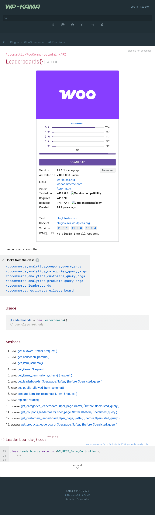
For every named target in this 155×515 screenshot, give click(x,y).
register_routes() (28, 400)
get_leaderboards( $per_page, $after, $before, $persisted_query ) (60, 381)
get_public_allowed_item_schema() (41, 388)
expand (77, 465)
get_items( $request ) (32, 369)
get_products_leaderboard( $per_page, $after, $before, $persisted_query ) (69, 424)
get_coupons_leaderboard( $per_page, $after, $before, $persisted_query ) (69, 412)
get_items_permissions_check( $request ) (45, 375)
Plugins (14, 42)
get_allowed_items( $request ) (37, 351)
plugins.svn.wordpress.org (73, 223)
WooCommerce (34, 42)
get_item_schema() (30, 363)
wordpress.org (66, 180)
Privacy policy (83, 499)
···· (100, 228)
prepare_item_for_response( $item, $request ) (47, 394)
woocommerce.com (69, 184)
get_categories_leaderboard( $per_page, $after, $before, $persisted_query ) (70, 406)
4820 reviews (77, 123)
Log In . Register (140, 6)
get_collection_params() (34, 357)
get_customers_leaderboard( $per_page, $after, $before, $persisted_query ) (70, 418)
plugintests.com (67, 218)
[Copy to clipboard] (52, 233)
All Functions (56, 42)
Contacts (69, 499)
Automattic (64, 188)
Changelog (107, 170)
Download (77, 162)
